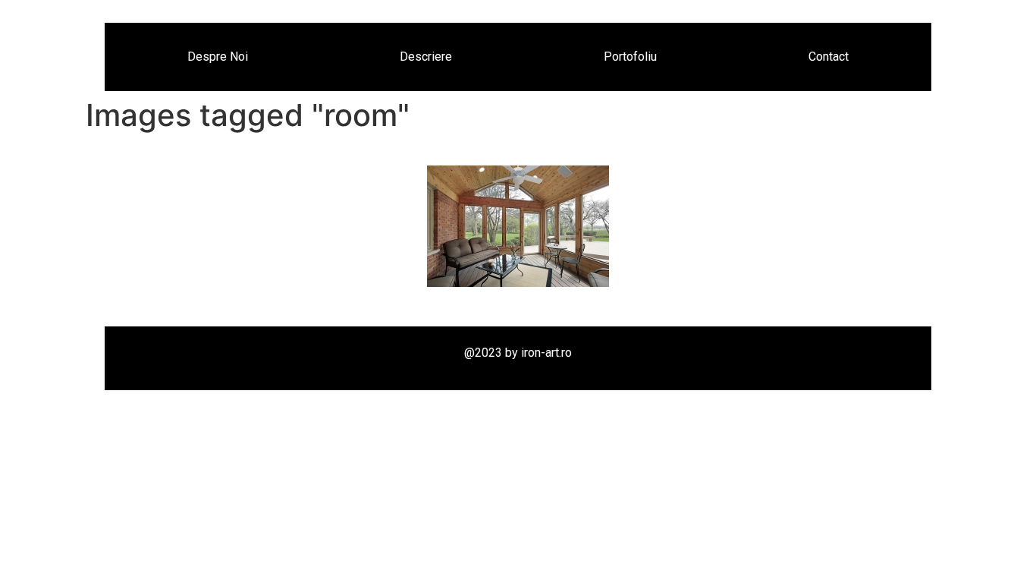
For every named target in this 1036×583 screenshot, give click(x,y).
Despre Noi (217, 56)
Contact (828, 56)
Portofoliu (630, 56)
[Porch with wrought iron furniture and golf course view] (518, 226)
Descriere (426, 56)
